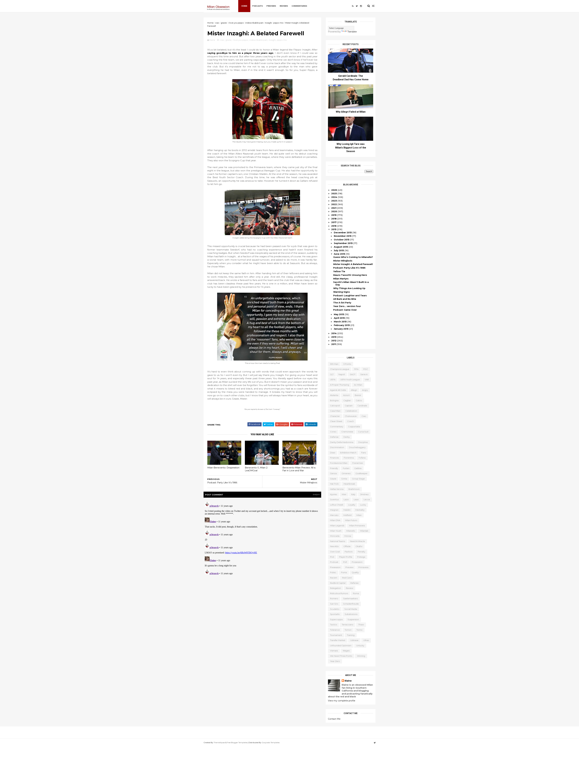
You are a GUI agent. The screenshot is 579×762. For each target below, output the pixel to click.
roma (356, 593)
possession (357, 562)
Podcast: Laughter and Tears (350, 295)
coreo (333, 431)
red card (346, 577)
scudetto (334, 609)
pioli (332, 557)
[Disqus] (262, 538)
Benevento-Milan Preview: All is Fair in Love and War (298, 469)
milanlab (364, 531)
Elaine (348, 680)
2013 (334, 337)
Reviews (284, 6)
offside (347, 546)
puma (344, 572)
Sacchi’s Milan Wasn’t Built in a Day (351, 283)
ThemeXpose (219, 742)
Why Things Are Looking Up (349, 288)
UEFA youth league (350, 379)
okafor (359, 546)
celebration (351, 411)
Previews (271, 6)
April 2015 (339, 318)
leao (356, 499)
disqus (316, 495)
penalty (361, 551)
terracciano (347, 624)
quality (355, 572)
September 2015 (343, 243)
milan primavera (357, 525)
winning (361, 656)
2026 (334, 190)
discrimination (337, 447)
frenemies (357, 463)
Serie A (363, 374)
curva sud (363, 431)
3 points (347, 364)
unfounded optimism (340, 645)
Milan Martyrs (340, 278)
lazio (346, 499)
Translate (352, 31)
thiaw (361, 624)
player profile (345, 557)
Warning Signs (341, 292)
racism (333, 577)
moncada (334, 536)
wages (346, 650)
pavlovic (349, 551)
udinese (354, 640)
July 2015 (339, 250)
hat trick (334, 484)
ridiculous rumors (339, 593)
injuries (333, 494)
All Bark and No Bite (344, 299)
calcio (359, 400)
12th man (334, 364)
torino (359, 630)
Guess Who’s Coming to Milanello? (353, 257)
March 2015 (340, 321)
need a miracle (357, 541)
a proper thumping (339, 385)
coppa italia (354, 426)
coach (350, 421)
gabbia (357, 468)
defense (334, 437)
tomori (348, 630)
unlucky (360, 645)
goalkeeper (361, 473)
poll (345, 562)
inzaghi (268, 23)
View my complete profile (341, 700)
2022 (334, 204)
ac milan (358, 385)
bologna (334, 400)
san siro (334, 604)
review (349, 588)
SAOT (352, 374)
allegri (354, 390)
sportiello (335, 614)
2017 (334, 222)
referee (354, 583)
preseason (335, 567)
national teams (337, 541)
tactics (333, 624)
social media (350, 609)
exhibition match (348, 452)
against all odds (338, 390)
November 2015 (343, 236)
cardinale (362, 405)
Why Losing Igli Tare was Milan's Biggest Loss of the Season (350, 148)
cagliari (347, 400)
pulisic (333, 572)
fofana (362, 458)
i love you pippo (236, 23)
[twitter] (357, 6)
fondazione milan (338, 463)
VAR (367, 379)
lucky (363, 505)
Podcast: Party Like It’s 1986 (349, 267)
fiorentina (349, 458)
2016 (334, 226)
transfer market (337, 640)
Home (244, 6)
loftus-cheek (336, 505)
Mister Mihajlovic (342, 260)
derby (346, 437)
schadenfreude (351, 604)
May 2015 (339, 314)
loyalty (351, 505)
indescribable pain (254, 23)
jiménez (364, 494)
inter (344, 494)
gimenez (346, 473)
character (335, 416)
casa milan (335, 411)
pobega (361, 557)
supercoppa (336, 619)
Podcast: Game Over (345, 310)
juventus (334, 499)
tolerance (335, 630)
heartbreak (349, 484)
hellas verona (336, 489)
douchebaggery (357, 447)
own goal (335, 551)
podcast (334, 562)
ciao (217, 23)
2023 (334, 200)
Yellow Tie (339, 271)
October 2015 (342, 239)
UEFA (332, 379)
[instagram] (361, 6)
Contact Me (334, 719)
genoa (333, 473)
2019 (334, 215)
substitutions (351, 614)
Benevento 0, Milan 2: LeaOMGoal (256, 469)
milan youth (335, 531)
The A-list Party (342, 302)
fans (363, 452)
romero (334, 598)
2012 (334, 340)
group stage (358, 478)
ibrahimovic (354, 489)
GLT (332, 374)
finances (334, 458)
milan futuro (351, 520)
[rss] (353, 6)
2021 (334, 208)
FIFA (356, 369)
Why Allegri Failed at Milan (350, 111)
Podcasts (257, 6)
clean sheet (336, 421)
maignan (334, 510)
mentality (359, 510)
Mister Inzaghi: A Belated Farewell (353, 264)
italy (353, 494)
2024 (334, 197)
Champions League (339, 369)
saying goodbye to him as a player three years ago (240, 53)
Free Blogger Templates (237, 742)
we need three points (341, 656)
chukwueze (351, 416)
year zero (335, 661)
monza (347, 536)
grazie (224, 23)
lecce (367, 499)
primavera (363, 567)
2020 (334, 211)
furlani (346, 468)
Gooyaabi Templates (271, 742)
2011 (334, 344)
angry (365, 390)
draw (332, 452)
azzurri (346, 395)
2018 (334, 218)
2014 (334, 333)
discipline (363, 442)
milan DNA (335, 520)
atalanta (334, 395)
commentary (336, 426)
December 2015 (343, 232)
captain (349, 405)
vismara (334, 650)
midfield (347, 515)
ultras (366, 640)
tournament (336, 635)
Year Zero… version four (347, 306)
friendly (334, 468)
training (350, 635)
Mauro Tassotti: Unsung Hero (350, 275)
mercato (334, 515)
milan (359, 515)
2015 (334, 229)
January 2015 (341, 328)
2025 (334, 193)
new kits (334, 546)
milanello (350, 531)
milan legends (337, 525)
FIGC (365, 369)
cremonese (347, 431)
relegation (335, 588)
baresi (358, 395)
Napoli (342, 374)
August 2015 (341, 247)
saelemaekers (350, 598)
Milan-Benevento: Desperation (223, 467)
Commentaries (299, 6)
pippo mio (278, 23)
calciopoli (335, 405)
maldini (346, 510)
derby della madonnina (341, 442)
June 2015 (340, 254)
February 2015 (342, 325)
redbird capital (337, 583)
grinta (344, 478)
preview (349, 567)
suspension (353, 619)
